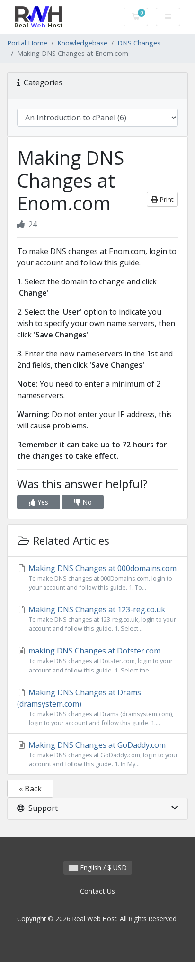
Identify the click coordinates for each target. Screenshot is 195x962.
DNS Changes (138, 42)
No (86, 502)
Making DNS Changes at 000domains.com (102, 577)
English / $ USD (102, 867)
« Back (30, 788)
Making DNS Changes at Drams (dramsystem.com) (95, 707)
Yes (41, 502)
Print (166, 199)
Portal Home (27, 42)
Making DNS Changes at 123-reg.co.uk (101, 618)
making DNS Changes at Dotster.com (100, 659)
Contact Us (97, 891)
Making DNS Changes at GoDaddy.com (102, 754)
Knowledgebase (82, 42)
